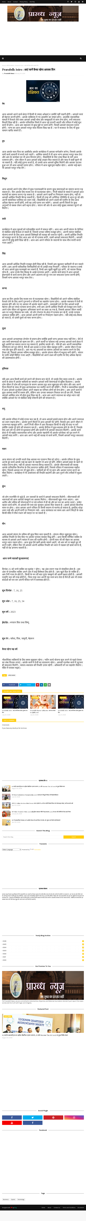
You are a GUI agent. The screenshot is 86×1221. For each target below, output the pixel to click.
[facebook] (68, 1)
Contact (15, 2)
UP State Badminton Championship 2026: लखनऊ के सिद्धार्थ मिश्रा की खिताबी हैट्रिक (35, 795)
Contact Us (57, 1207)
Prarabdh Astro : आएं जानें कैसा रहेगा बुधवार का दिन (70, 711)
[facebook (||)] (33, 1123)
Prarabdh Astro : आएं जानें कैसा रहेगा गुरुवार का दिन (14, 711)
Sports (13, 1199)
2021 (43, 957)
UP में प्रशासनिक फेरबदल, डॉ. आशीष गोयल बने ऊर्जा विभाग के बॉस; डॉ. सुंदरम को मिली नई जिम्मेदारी (36, 820)
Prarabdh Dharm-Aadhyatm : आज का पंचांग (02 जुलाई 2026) (42, 711)
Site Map (32, 2)
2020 (43, 960)
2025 (43, 944)
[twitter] (71, 1)
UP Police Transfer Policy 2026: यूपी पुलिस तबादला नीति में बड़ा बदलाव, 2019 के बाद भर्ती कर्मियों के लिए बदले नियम (41, 812)
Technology (21, 1199)
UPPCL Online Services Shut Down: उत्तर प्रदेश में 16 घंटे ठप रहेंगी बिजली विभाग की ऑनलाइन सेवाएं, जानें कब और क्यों (42, 803)
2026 (43, 941)
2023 (43, 950)
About (9, 2)
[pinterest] (82, 1)
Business (6, 1199)
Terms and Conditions (69, 1207)
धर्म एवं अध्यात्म (10, 65)
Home (4, 2)
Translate (37, 850)
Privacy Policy (24, 2)
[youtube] (79, 1)
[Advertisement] (43, 39)
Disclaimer (81, 1207)
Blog (15, 1207)
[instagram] (75, 1)
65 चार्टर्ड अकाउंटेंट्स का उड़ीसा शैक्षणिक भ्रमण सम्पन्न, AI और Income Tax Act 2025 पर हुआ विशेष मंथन (38, 786)
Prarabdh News (9, 73)
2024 (43, 947)
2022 (43, 954)
